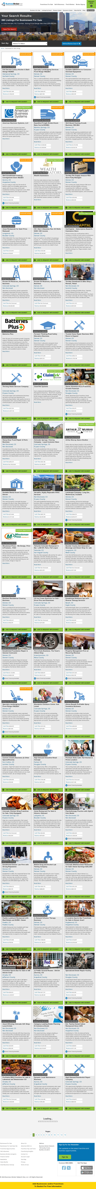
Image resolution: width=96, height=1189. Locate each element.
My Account (90, 10)
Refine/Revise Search (70, 44)
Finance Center (57, 10)
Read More (6, 88)
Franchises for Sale (46, 4)
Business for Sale (35, 10)
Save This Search (9, 29)
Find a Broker (70, 4)
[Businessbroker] (12, 4)
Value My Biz (77, 10)
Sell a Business (59, 4)
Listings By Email (46, 10)
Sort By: (5, 43)
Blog (84, 10)
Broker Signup (80, 4)
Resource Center (68, 10)
